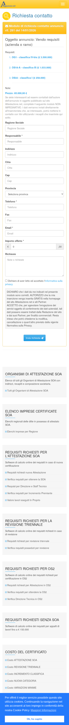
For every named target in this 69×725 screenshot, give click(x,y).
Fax (7, 214)
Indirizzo (10, 148)
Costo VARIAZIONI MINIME (21, 687)
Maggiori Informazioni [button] (43, 710)
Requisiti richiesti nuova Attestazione (26, 472)
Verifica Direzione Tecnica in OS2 (24, 599)
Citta (8, 162)
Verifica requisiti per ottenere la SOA (26, 479)
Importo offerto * (14, 241)
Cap (7, 175)
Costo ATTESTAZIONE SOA (22, 660)
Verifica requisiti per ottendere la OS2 (27, 592)
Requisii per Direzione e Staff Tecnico (27, 486)
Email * (9, 227)
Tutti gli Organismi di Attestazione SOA (27, 390)
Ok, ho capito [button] (34, 719)
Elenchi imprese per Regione (22, 431)
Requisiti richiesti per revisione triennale (28, 541)
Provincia (10, 188)
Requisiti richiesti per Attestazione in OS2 (29, 585)
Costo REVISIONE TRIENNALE (23, 667)
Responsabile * (13, 135)
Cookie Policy (21, 710)
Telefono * (11, 201)
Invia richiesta (33, 338)
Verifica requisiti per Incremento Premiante (29, 493)
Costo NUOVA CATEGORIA (21, 680)
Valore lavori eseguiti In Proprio (23, 500)
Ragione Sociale (14, 122)
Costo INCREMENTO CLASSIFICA (25, 673)
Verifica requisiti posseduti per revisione (28, 548)
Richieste (10, 254)
